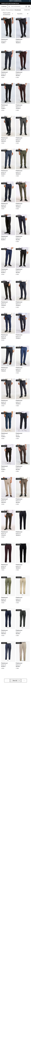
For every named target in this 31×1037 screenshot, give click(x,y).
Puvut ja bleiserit (10, 9)
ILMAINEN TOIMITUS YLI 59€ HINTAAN (10, 3)
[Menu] (29, 6)
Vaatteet (3, 9)
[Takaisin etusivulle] (3, 6)
